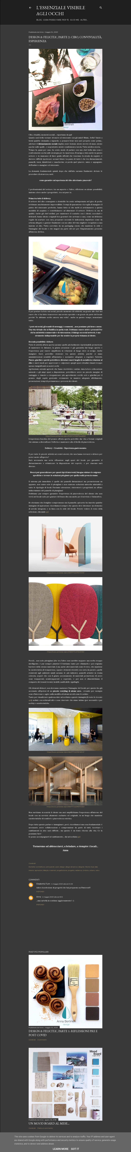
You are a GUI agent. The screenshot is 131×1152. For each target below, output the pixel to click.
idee (96, 867)
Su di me (74, 20)
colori (57, 867)
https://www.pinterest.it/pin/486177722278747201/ (65, 573)
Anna (38, 897)
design (62, 867)
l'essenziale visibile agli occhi (60, 11)
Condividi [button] (32, 863)
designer (81, 867)
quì (47, 512)
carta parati (50, 867)
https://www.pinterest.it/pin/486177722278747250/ (65, 807)
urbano (92, 870)
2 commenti (42, 1040)
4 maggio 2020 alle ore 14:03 (62, 884)
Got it (75, 1148)
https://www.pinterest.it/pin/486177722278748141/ (65, 752)
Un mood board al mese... (49, 1123)
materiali (52, 870)
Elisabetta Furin (43, 884)
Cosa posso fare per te (56, 20)
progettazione (62, 870)
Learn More (60, 1148)
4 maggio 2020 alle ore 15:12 (52, 897)
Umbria (86, 870)
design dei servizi (72, 867)
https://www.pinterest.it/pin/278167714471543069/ (65, 652)
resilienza (78, 870)
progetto (71, 870)
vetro (97, 870)
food (92, 867)
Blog (39, 20)
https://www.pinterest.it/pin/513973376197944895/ (66, 436)
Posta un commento (45, 1128)
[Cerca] (100, 7)
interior (31, 870)
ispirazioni (38, 870)
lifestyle (45, 870)
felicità (87, 867)
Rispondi (40, 892)
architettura (40, 867)
